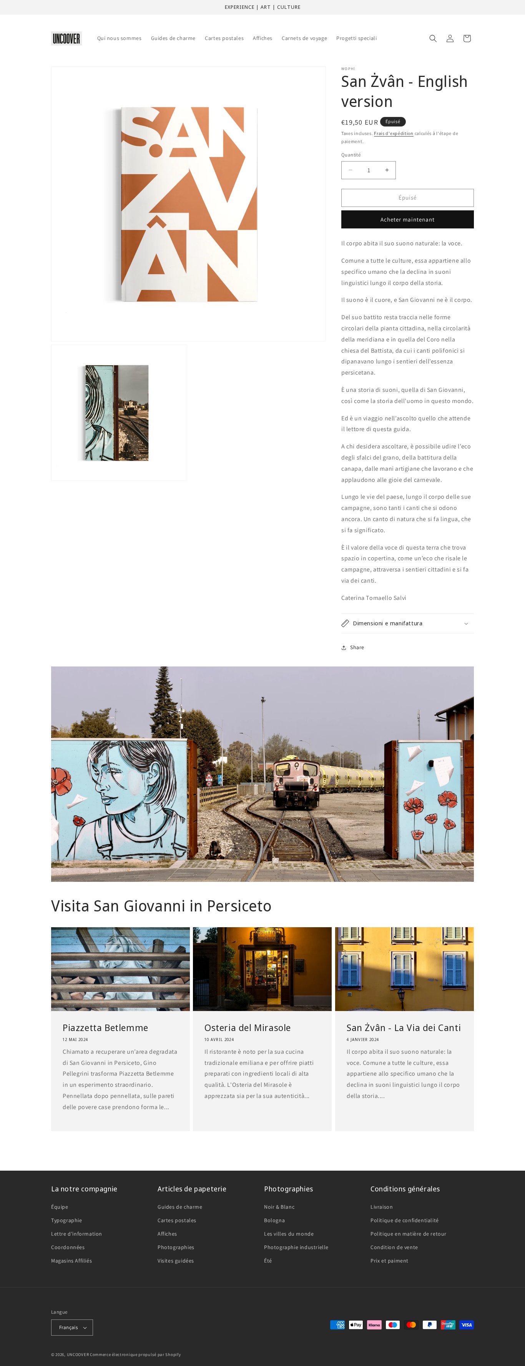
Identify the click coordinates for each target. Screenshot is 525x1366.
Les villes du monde (289, 1233)
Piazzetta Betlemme (105, 1027)
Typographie (66, 1220)
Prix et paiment (389, 1260)
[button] (433, 38)
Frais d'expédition (394, 133)
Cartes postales (177, 1220)
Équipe (59, 1206)
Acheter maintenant (407, 219)
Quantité (351, 155)
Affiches (167, 1233)
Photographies (176, 1247)
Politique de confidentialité (404, 1220)
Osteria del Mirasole (247, 1027)
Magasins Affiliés (71, 1260)
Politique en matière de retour (408, 1233)
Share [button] (357, 647)
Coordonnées (68, 1247)
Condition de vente (394, 1247)
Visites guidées (176, 1260)
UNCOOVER (78, 1354)
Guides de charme (180, 1206)
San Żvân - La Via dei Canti (404, 1027)
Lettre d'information (76, 1233)
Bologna (274, 1220)
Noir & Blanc (279, 1206)
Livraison (381, 1206)
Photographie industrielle (296, 1247)
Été (268, 1260)
